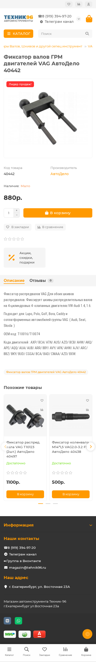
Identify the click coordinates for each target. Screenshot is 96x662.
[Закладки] (69, 4)
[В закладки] (41, 400)
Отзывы (40, 280)
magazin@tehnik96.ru (27, 567)
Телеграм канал (59, 21)
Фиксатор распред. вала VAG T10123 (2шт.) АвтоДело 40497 (23, 449)
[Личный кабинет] (88, 4)
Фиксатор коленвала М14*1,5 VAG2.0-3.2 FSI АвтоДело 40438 (70, 447)
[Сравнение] (78, 4)
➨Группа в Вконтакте (22, 561)
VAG (91, 46)
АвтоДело (59, 174)
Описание (14, 280)
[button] (5, 446)
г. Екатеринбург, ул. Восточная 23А (39, 587)
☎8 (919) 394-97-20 (54, 16)
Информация (19, 525)
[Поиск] (87, 34)
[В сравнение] (41, 409)
